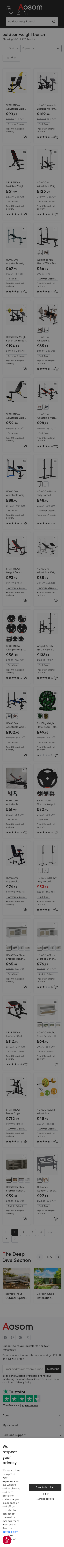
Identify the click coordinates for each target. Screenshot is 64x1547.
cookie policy (10, 1531)
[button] (7, 1540)
